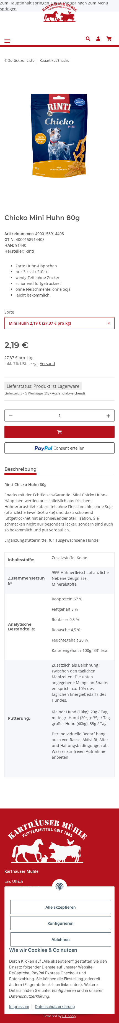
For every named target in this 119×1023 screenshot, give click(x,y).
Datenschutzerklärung (55, 1006)
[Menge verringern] (11, 415)
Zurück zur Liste (21, 60)
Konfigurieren (61, 923)
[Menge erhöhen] (108, 415)
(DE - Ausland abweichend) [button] (64, 393)
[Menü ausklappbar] (7, 38)
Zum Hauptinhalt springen (25, 3)
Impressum (19, 1006)
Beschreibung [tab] (20, 469)
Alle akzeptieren (60, 907)
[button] (89, 38)
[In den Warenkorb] (8, 78)
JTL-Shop (69, 1016)
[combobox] (59, 323)
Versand (47, 363)
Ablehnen (60, 939)
